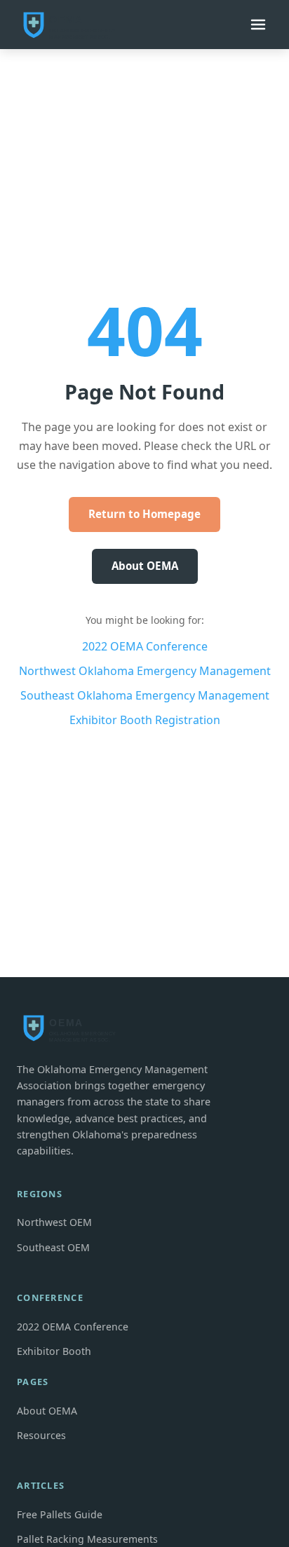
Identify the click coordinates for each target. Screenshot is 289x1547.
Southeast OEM (53, 1247)
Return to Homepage (144, 514)
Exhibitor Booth (54, 1351)
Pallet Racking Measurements (87, 1539)
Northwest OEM (54, 1222)
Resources (41, 1435)
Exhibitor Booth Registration (144, 720)
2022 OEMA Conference (145, 646)
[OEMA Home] (73, 24)
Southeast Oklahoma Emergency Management (144, 695)
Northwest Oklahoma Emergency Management (145, 671)
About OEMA (145, 566)
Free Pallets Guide (59, 1514)
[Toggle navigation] (258, 25)
